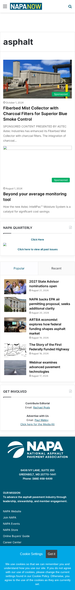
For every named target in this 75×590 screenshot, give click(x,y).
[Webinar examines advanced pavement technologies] (15, 367)
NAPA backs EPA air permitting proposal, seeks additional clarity (49, 303)
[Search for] (70, 7)
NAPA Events (11, 523)
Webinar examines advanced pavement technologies (44, 366)
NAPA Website (12, 511)
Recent (56, 268)
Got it (51, 554)
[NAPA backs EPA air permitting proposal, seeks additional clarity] (15, 304)
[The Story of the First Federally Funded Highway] (15, 349)
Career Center (12, 542)
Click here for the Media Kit (37, 424)
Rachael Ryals (41, 407)
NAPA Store (10, 529)
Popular (19, 268)
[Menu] (5, 7)
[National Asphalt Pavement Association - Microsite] (26, 6)
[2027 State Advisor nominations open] (15, 286)
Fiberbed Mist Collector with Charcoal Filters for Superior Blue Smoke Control (35, 114)
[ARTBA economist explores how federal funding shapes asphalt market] (15, 324)
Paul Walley (41, 420)
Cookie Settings (31, 554)
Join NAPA (9, 517)
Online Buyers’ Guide (16, 536)
